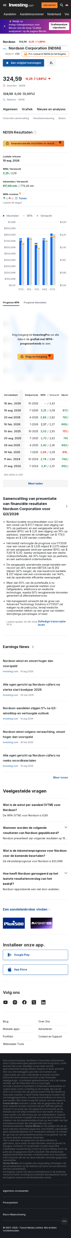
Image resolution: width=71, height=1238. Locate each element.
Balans (62, 118)
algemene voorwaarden (16, 1190)
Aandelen (10, 14)
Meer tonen (60, 777)
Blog (5, 1021)
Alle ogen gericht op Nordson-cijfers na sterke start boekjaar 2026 (31, 687)
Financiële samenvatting (16, 118)
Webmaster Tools (13, 1043)
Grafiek (27, 109)
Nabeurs (11, 99)
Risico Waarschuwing (14, 1214)
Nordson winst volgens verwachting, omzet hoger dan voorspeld (34, 734)
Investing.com (10, 671)
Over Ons (44, 1021)
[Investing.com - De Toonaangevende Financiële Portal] (21, 5)
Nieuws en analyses (51, 109)
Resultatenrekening (43, 118)
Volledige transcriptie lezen (52, 623)
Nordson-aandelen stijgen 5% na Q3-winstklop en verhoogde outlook (30, 710)
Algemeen (10, 109)
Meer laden (35, 483)
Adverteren (45, 1028)
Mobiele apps (11, 1028)
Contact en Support (50, 1036)
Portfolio (8, 1036)
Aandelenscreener (32, 14)
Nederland (54, 14)
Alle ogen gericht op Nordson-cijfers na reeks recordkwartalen (31, 758)
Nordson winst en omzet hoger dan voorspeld (28, 663)
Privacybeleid (10, 1202)
